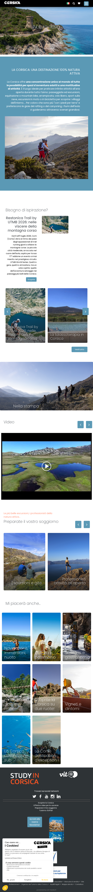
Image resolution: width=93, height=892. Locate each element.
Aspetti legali (54, 884)
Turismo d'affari (46, 810)
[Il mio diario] (79, 3)
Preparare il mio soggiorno (46, 808)
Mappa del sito (67, 884)
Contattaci (79, 884)
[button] (74, 3)
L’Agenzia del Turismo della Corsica (34, 884)
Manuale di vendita (71, 882)
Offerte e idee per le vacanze (45, 805)
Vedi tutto (79, 349)
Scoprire (31, 279)
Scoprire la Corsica (46, 803)
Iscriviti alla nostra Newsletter (34, 822)
